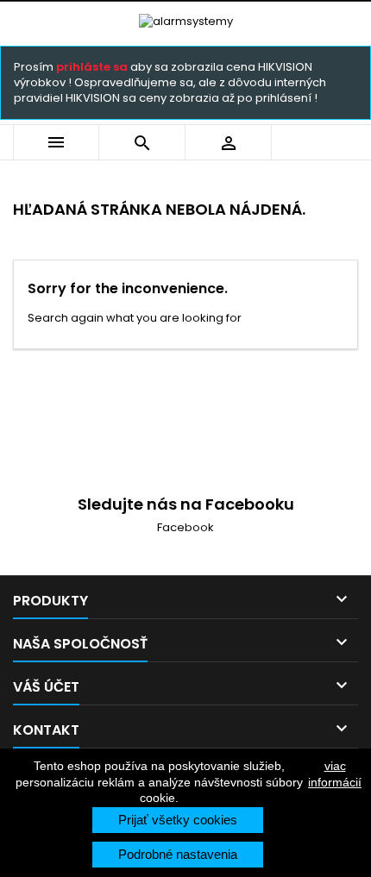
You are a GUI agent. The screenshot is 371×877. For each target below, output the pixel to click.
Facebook (185, 527)
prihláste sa (92, 67)
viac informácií (335, 773)
